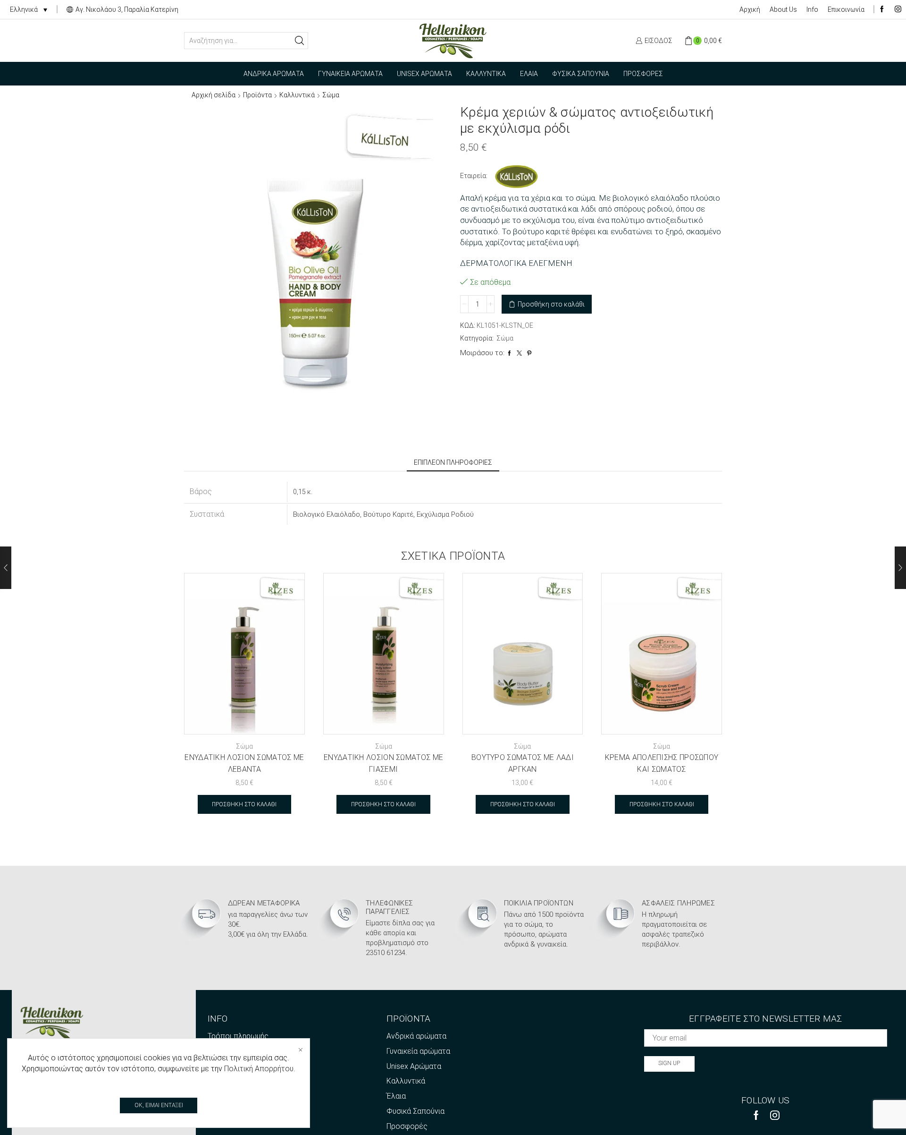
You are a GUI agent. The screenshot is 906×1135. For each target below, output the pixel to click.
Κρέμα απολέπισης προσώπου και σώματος (662, 763)
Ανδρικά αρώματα (273, 73)
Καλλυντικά (486, 73)
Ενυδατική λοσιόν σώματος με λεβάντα (244, 763)
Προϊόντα (257, 95)
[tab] (453, 462)
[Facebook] (882, 9)
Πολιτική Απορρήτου (259, 1068)
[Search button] (300, 41)
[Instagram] (898, 9)
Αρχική (749, 9)
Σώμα (330, 95)
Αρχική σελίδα (213, 95)
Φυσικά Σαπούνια (580, 73)
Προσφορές (643, 73)
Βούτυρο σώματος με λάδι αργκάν (522, 763)
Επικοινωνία (846, 9)
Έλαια (529, 73)
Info (812, 9)
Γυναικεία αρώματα (350, 73)
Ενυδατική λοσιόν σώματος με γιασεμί (383, 763)
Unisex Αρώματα (424, 73)
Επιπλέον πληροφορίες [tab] (453, 462)
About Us (783, 9)
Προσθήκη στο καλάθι (551, 304)
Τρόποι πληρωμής (238, 1036)
